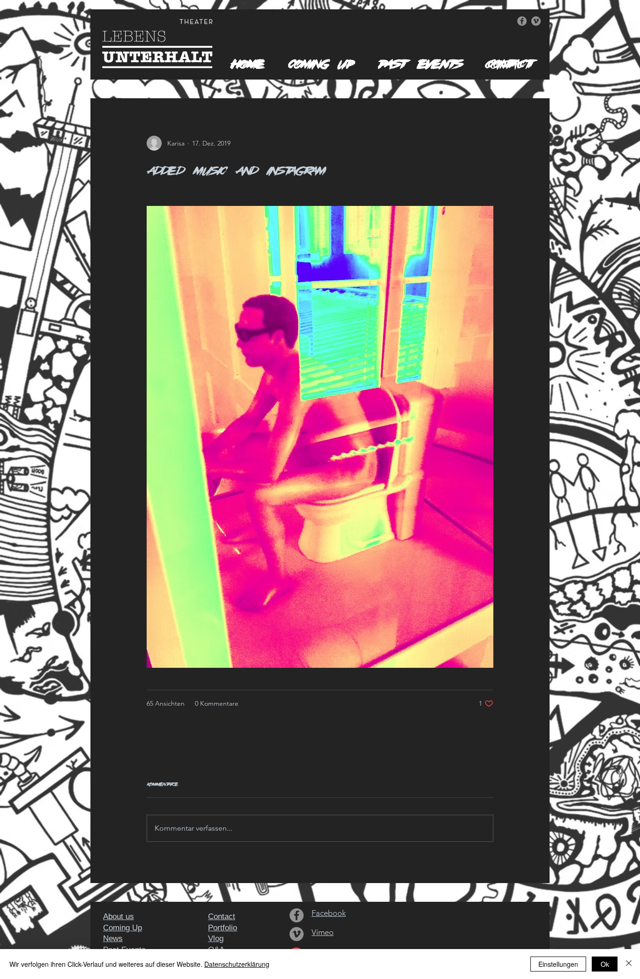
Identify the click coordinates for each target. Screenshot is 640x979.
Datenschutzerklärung (236, 964)
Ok (605, 964)
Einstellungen (558, 964)
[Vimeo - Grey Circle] (536, 21)
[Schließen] (628, 964)
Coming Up (122, 927)
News (113, 938)
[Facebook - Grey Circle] (522, 21)
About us (118, 916)
